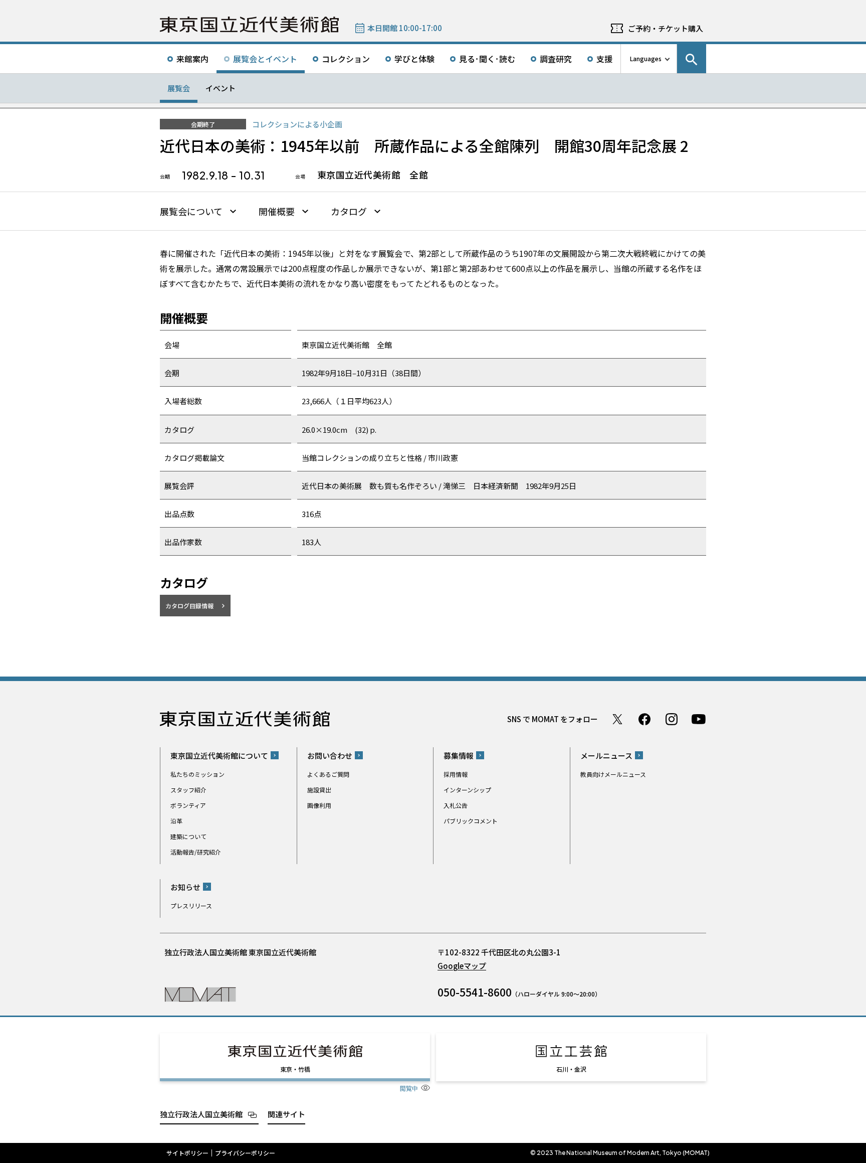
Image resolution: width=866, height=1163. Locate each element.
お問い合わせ (329, 755)
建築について (188, 836)
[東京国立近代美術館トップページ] (249, 25)
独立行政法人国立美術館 (201, 1114)
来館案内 (192, 59)
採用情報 (456, 774)
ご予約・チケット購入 (665, 28)
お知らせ (185, 887)
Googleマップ (462, 965)
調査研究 (556, 59)
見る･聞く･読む (487, 59)
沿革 (176, 820)
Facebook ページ (644, 719)
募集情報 (459, 755)
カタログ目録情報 (189, 605)
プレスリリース (191, 905)
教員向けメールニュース (613, 774)
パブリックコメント (471, 820)
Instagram (671, 719)
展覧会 (178, 88)
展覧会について (191, 211)
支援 (604, 59)
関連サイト (286, 1114)
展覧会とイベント (265, 59)
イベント (220, 88)
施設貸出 (319, 789)
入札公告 (456, 805)
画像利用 (319, 805)
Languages (646, 58)
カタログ (349, 211)
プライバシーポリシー (245, 1152)
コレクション (346, 59)
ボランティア (188, 805)
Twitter (617, 719)
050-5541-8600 (475, 992)
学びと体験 (414, 59)
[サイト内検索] (691, 58)
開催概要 (277, 211)
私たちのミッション (197, 774)
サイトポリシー (187, 1152)
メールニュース (606, 755)
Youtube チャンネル (698, 719)
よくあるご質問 (328, 774)
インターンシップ (467, 789)
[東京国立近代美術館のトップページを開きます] (200, 993)
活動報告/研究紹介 (195, 852)
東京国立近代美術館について (219, 755)
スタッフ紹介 (188, 789)
